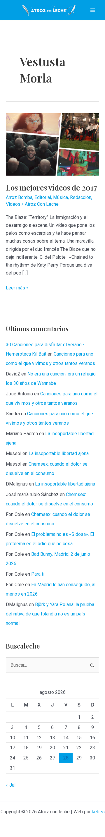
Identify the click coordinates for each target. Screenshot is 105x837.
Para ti (37, 574)
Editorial (42, 197)
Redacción (80, 197)
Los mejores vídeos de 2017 (51, 187)
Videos (13, 204)
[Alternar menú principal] (92, 10)
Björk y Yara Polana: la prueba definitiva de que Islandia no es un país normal (50, 614)
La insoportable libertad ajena (59, 453)
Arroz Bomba (19, 197)
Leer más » (17, 288)
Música (60, 197)
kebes (98, 811)
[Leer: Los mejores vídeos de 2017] (52, 144)
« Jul (10, 785)
